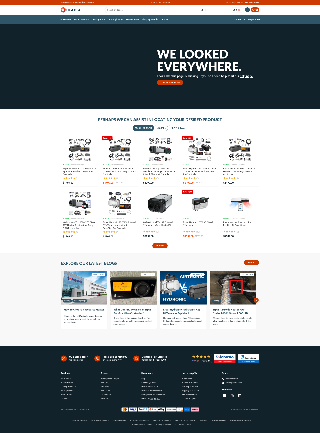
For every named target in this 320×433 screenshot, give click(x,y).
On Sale (164, 19)
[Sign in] (247, 9)
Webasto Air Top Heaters (185, 420)
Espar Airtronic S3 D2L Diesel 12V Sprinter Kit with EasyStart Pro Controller (79, 171)
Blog (143, 378)
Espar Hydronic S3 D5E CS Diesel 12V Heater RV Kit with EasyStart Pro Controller (199, 171)
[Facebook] (225, 395)
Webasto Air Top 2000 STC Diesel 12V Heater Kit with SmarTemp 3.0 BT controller (79, 225)
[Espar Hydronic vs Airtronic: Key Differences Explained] (183, 287)
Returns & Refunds (190, 382)
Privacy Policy (236, 409)
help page (246, 76)
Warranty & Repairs (190, 386)
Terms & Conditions (250, 409)
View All (160, 245)
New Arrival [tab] (178, 128)
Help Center (254, 19)
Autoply (104, 382)
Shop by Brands (150, 19)
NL (158, 398)
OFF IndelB (106, 394)
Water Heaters (81, 19)
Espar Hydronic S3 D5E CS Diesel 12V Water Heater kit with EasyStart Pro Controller (119, 225)
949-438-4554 (232, 378)
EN (151, 398)
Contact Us (239, 19)
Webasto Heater (219, 420)
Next (256, 300)
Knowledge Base (148, 382)
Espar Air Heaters (79, 420)
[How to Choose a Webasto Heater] (84, 287)
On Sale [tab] (161, 128)
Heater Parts (132, 19)
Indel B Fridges (119, 420)
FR (155, 398)
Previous (60, 300)
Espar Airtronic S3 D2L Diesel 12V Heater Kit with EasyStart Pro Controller (239, 171)
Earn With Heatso (189, 394)
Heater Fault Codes (149, 386)
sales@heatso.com (234, 382)
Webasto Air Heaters (161, 420)
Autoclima (105, 390)
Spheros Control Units (139, 420)
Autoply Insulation (163, 425)
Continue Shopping (170, 82)
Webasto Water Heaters (240, 420)
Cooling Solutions (68, 386)
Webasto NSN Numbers (151, 390)
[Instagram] (232, 395)
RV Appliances (116, 19)
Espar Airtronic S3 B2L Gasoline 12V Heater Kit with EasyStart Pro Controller (119, 171)
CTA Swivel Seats (183, 425)
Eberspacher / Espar (110, 378)
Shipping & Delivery (190, 390)
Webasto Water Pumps (142, 425)
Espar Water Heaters (100, 420)
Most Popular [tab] (143, 128)
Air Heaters (65, 19)
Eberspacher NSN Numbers (153, 394)
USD (235, 10)
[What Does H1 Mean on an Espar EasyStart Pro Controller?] (133, 287)
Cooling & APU (99, 19)
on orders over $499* (112, 360)
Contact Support (189, 398)
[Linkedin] (239, 395)
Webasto (105, 386)
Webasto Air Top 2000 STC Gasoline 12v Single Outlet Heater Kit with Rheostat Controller (159, 171)
